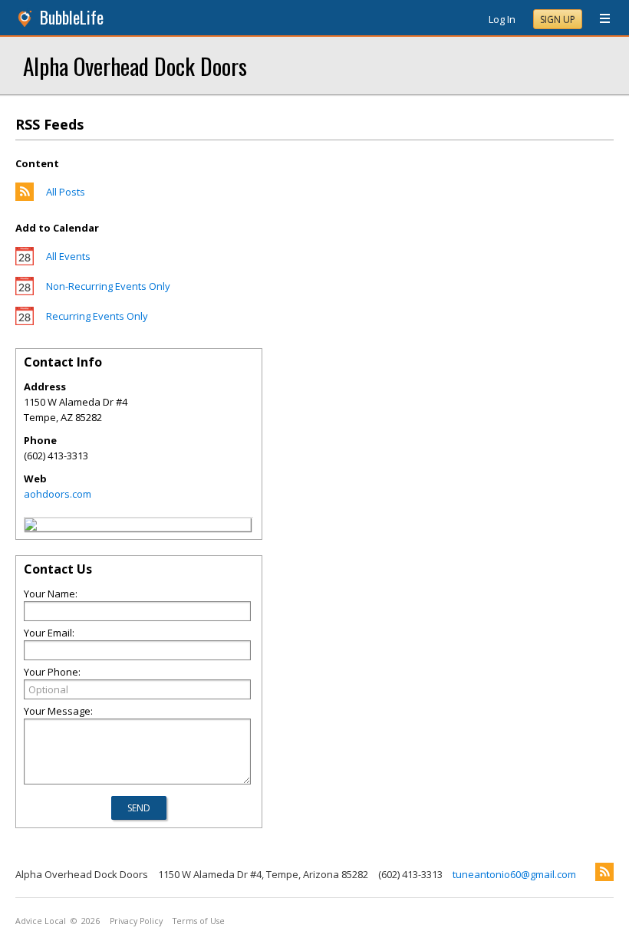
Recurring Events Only (97, 316)
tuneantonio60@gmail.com (514, 874)
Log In (502, 19)
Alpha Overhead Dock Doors (135, 65)
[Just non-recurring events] (24, 291)
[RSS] (604, 872)
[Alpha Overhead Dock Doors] (31, 527)
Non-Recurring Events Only (108, 286)
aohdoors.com (57, 494)
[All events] (24, 261)
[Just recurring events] (24, 321)
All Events (68, 256)
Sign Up (557, 19)
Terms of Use (199, 921)
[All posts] (24, 197)
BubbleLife (72, 17)
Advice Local (40, 921)
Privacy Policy (136, 921)
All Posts (65, 192)
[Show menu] (599, 19)
